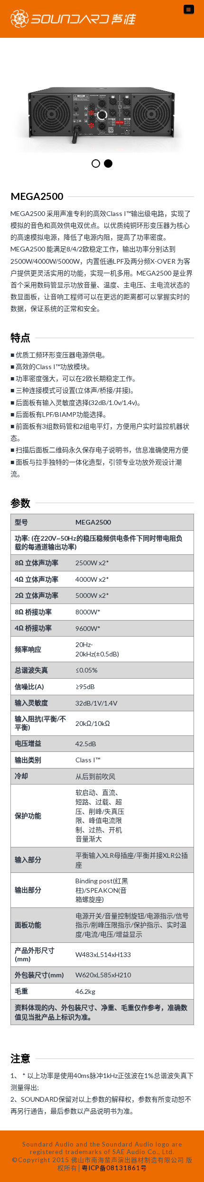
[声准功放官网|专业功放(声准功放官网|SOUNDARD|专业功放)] (73, 18)
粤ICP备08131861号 (114, 1168)
